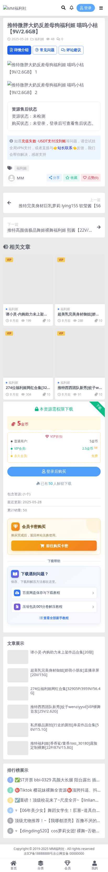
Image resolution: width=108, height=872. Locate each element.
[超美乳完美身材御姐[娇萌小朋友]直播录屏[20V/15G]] (80, 279)
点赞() (93, 178)
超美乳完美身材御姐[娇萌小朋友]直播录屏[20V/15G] (80, 316)
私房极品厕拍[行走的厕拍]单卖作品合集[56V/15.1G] (64, 727)
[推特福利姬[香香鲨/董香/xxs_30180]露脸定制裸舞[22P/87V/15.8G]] (17, 748)
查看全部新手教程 (56, 618)
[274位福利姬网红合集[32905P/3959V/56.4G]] (28, 353)
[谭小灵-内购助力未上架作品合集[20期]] (28, 279)
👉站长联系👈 (65, 147)
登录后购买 (56, 471)
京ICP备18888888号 (38, 853)
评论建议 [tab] (73, 49)
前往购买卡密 (57, 545)
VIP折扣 (56, 436)
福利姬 (39, 39)
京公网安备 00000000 (68, 853)
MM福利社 (56, 849)
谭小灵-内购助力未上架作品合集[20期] (26, 316)
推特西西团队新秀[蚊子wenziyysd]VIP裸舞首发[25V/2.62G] (65, 709)
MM (20, 177)
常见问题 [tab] (47, 49)
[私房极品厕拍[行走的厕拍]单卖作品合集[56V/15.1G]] (17, 730)
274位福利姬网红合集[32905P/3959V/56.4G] (27, 390)
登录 (87, 8)
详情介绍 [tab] (21, 49)
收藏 (74, 178)
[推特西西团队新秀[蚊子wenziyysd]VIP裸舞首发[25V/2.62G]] (80, 353)
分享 (56, 178)
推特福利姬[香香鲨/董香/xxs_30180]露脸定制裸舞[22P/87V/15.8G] (63, 745)
